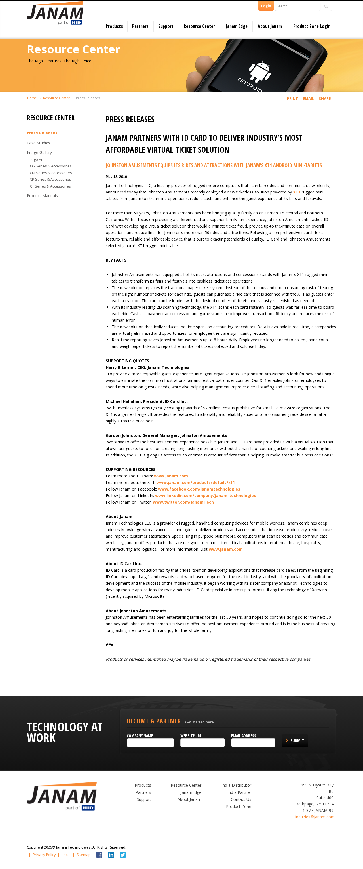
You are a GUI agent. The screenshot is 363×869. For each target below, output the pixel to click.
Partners (140, 26)
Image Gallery (39, 152)
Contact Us (241, 799)
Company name (140, 735)
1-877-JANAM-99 (318, 810)
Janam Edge (237, 26)
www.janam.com (171, 476)
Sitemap (84, 855)
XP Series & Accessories (50, 179)
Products (114, 26)
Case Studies (38, 143)
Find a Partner (238, 792)
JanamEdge (191, 792)
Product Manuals (42, 195)
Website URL (191, 735)
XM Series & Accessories (51, 172)
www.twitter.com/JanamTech (183, 502)
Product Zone (238, 806)
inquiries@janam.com (315, 816)
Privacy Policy (44, 855)
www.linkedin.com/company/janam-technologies (205, 495)
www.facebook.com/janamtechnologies (199, 489)
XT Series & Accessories (50, 186)
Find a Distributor (235, 785)
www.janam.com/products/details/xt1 (196, 482)
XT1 (297, 192)
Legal (66, 855)
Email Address (243, 735)
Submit (297, 740)
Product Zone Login (311, 26)
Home (32, 98)
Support (166, 26)
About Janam (270, 26)
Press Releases (88, 98)
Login (266, 5)
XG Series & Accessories (51, 166)
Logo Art (37, 159)
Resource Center (199, 26)
